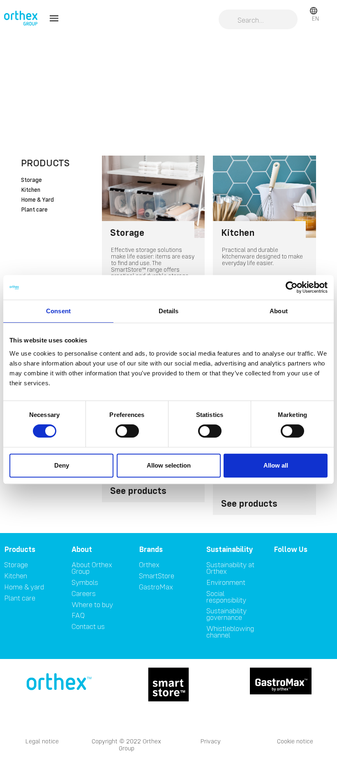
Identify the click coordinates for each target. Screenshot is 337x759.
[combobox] (258, 20)
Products (45, 163)
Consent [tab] (58, 310)
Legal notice (42, 741)
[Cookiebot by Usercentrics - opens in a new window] (292, 287)
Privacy (211, 741)
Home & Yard (37, 200)
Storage (31, 180)
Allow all (275, 465)
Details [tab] (169, 310)
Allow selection (169, 465)
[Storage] (153, 197)
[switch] (127, 431)
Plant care (34, 210)
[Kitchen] (264, 197)
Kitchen (30, 190)
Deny (61, 465)
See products (138, 490)
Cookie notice (295, 741)
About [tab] (279, 310)
